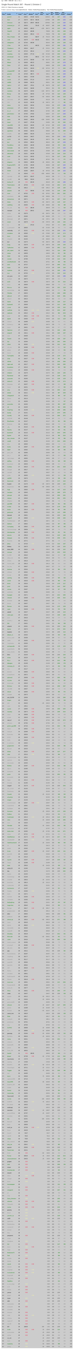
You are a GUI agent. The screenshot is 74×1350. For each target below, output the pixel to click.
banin (8, 1341)
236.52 (26, 549)
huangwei (9, 595)
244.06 (26, 205)
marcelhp (9, 176)
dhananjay (10, 384)
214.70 (26, 484)
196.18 (26, 979)
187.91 (26, 1022)
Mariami (9, 979)
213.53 (26, 874)
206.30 (26, 922)
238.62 (26, 523)
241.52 (26, 415)
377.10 (32, 54)
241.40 (26, 842)
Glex (8, 34)
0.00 (38, 34)
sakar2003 (10, 125)
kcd (8, 242)
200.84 (26, 962)
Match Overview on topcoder (15, 7)
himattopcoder (11, 1170)
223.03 (26, 774)
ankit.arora (10, 99)
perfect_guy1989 (11, 726)
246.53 (26, 17)
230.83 (26, 672)
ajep (8, 951)
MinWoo (9, 765)
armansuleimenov (12, 1158)
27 (19, 19)
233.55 (26, 640)
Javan (8, 922)
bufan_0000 (10, 549)
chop (8, 1195)
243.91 (26, 825)
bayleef (9, 435)
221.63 (26, 788)
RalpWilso (10, 1281)
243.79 (26, 39)
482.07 (37, 37)
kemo (8, 236)
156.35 (26, 1084)
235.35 (26, 580)
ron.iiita (9, 1099)
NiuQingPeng (10, 902)
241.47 (26, 421)
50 (19, 216)
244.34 (26, 136)
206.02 (26, 925)
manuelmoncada (11, 757)
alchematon (10, 108)
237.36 (26, 116)
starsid (9, 1264)
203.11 (26, 951)
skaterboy (9, 54)
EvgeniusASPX (11, 165)
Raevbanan (10, 375)
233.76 (26, 213)
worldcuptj (10, 1107)
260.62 (32, 142)
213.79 (26, 871)
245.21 (26, 316)
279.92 (32, 113)
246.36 (32, 139)
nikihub (9, 361)
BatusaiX (9, 1121)
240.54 (26, 461)
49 (19, 196)
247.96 (26, 256)
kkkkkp (9, 1289)
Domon (9, 398)
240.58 (26, 62)
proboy (9, 88)
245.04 (26, 48)
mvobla (9, 506)
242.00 (26, 407)
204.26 (26, 939)
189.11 (26, 1019)
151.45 (26, 1090)
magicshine (10, 905)
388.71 (32, 74)
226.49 (26, 740)
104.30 (26, 1130)
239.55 (26, 489)
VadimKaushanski (12, 842)
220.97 (26, 803)
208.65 (26, 914)
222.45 (26, 777)
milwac (9, 1138)
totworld (9, 1173)
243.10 (26, 367)
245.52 (26, 310)
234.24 (26, 615)
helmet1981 (10, 928)
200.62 (26, 965)
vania (8, 706)
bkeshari (9, 672)
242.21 (26, 392)
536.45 (37, 19)
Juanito (9, 874)
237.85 (26, 538)
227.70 (26, 59)
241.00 (26, 441)
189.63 (26, 486)
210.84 (26, 891)
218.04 (26, 999)
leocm (8, 1076)
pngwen (9, 996)
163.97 (26, 1110)
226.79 (26, 222)
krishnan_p (10, 324)
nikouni (9, 691)
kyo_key (9, 566)
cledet (8, 993)
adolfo (8, 640)
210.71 (26, 894)
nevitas (9, 1207)
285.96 (32, 168)
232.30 (26, 654)
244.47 (26, 71)
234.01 (26, 623)
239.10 (26, 509)
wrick (8, 264)
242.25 (26, 390)
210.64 (26, 896)
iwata (8, 865)
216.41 (26, 839)
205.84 (26, 931)
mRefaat (9, 572)
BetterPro (9, 1064)
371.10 (32, 79)
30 (19, 318)
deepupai (9, 538)
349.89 (32, 88)
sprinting (9, 578)
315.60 (32, 99)
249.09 (26, 247)
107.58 (26, 1127)
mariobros (9, 91)
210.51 (26, 902)
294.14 (32, 108)
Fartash (9, 338)
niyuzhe (9, 859)
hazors (9, 353)
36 (19, 91)
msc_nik (9, 207)
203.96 (26, 942)
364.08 (32, 59)
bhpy (8, 1232)
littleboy (9, 546)
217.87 (26, 1005)
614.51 (37, 17)
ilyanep (9, 412)
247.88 (26, 259)
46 (19, 59)
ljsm (8, 142)
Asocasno (10, 811)
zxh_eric (9, 347)
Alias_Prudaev (11, 37)
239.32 (26, 501)
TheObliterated (11, 521)
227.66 (26, 723)
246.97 (26, 276)
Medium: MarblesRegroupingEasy (37, 9)
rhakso (9, 728)
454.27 (32, 48)
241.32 (26, 432)
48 (19, 119)
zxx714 (9, 136)
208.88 (26, 1027)
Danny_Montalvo (11, 1198)
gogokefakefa (10, 649)
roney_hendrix (11, 652)
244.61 (32, 148)
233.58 (26, 637)
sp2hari (9, 1335)
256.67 (32, 96)
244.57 (26, 122)
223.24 (26, 771)
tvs (8, 225)
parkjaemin (10, 1235)
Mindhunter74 (10, 1252)
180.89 (26, 1045)
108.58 (26, 1124)
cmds (8, 39)
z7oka (8, 45)
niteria (8, 105)
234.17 (26, 908)
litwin (8, 19)
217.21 (26, 834)
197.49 (26, 976)
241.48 (26, 418)
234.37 (26, 612)
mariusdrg (9, 230)
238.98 (26, 82)
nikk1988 (9, 689)
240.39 (32, 145)
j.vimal (9, 307)
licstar (8, 851)
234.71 (26, 595)
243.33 (26, 65)
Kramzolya (10, 734)
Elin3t (8, 1153)
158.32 (26, 919)
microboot (9, 973)
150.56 (26, 1093)
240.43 (26, 108)
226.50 (26, 737)
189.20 (26, 1013)
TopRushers (10, 247)
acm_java (9, 276)
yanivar (9, 1292)
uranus (9, 168)
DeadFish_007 (11, 1084)
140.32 (26, 1107)
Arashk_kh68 (10, 563)
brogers (9, 700)
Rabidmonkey (10, 1224)
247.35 (26, 185)
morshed (9, 896)
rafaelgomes (10, 42)
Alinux (9, 990)
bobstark (9, 515)
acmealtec (10, 1309)
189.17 (26, 1016)
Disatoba (9, 783)
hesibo (9, 447)
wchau (9, 657)
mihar (8, 76)
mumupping (10, 526)
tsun (8, 273)
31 (19, 17)
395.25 (32, 65)
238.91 (26, 515)
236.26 (26, 558)
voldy (8, 1315)
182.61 (26, 1039)
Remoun (9, 606)
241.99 (26, 410)
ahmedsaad (10, 56)
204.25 (26, 703)
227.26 (26, 726)
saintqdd (9, 694)
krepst (9, 122)
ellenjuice (9, 723)
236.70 (26, 546)
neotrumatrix (10, 1304)
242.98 (32, 153)
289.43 (32, 111)
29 (19, 39)
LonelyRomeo (10, 674)
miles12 (9, 298)
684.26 (37, 22)
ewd (8, 1073)
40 (19, 182)
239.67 (32, 170)
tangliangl (9, 1269)
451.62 (37, 39)
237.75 (26, 148)
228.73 (26, 711)
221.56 (26, 791)
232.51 (26, 153)
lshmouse (9, 22)
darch (8, 1124)
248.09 (26, 253)
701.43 (37, 25)
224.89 (26, 760)
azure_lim (9, 988)
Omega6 (9, 469)
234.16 (26, 617)
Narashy (9, 429)
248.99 (32, 162)
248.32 (26, 250)
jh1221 (9, 737)
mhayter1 (9, 239)
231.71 (26, 666)
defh (8, 703)
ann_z (8, 455)
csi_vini (9, 1338)
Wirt (8, 623)
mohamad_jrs (10, 25)
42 (19, 51)
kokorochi (9, 959)
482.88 (32, 31)
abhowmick (10, 153)
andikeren (9, 916)
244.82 (26, 119)
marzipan (9, 210)
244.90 (26, 318)
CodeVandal (10, 817)
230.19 (26, 686)
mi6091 (9, 82)
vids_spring (10, 1278)
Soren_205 (10, 1050)
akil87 (8, 857)
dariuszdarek (10, 150)
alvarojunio (10, 771)
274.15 (32, 225)
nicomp (9, 575)
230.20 (26, 683)
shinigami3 (10, 1190)
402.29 (32, 182)
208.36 (26, 1036)
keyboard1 (10, 304)
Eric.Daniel (10, 1104)
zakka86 (9, 472)
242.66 (26, 378)
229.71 (26, 219)
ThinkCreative (11, 185)
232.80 (26, 216)
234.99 (26, 586)
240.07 (26, 472)
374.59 (32, 17)
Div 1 (16, 0)
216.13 (26, 845)
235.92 (26, 572)
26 (19, 236)
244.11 (26, 333)
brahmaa (9, 569)
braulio (9, 509)
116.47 (26, 1010)
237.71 (26, 541)
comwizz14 (10, 1227)
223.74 (26, 1064)
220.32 (26, 1101)
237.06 (26, 56)
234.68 (26, 597)
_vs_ (8, 427)
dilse (8, 444)
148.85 (26, 1096)
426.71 (32, 19)
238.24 (26, 535)
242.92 (26, 105)
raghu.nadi (10, 364)
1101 (8, 102)
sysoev (9, 709)
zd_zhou (9, 680)
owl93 (8, 1218)
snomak (9, 259)
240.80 (26, 452)
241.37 (26, 429)
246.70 (26, 281)
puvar (8, 316)
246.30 (26, 794)
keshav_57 (10, 182)
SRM (6, 0)
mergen (9, 800)
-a (7, 68)
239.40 (32, 165)
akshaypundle (11, 646)
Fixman (9, 1155)
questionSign (10, 290)
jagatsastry (10, 1221)
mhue (8, 96)
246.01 (26, 76)
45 (19, 165)
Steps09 (9, 31)
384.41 (37, 56)
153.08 (26, 1087)
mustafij (9, 415)
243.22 (26, 361)
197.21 (26, 1067)
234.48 (26, 606)
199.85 (26, 133)
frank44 (9, 1053)
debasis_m (10, 635)
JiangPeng (10, 956)
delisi (8, 914)
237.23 (26, 51)
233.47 (26, 646)
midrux (9, 253)
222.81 (26, 1119)
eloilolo (9, 392)
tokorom (9, 1267)
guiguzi (9, 1295)
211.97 (26, 888)
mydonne (9, 270)
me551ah (9, 310)
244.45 (26, 34)
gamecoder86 (10, 1002)
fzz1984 (9, 555)
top (2, 0)
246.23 (26, 298)
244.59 (26, 54)
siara (8, 335)
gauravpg (9, 1033)
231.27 (26, 669)
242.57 (26, 384)
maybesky (10, 1343)
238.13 (26, 882)
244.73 (26, 202)
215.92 (26, 848)
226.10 (26, 31)
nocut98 (9, 179)
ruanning (9, 1062)
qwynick (9, 1147)
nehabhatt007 (10, 839)
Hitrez (8, 59)
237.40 (26, 74)
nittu (8, 1187)
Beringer (9, 908)
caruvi (8, 714)
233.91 (26, 626)
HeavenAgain (10, 1067)
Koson (9, 1130)
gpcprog (9, 1210)
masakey (9, 711)
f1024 (8, 256)
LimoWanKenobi (11, 262)
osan (8, 822)
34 (19, 22)
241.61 (26, 412)
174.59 (26, 1062)
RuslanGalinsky (11, 953)
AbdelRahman (11, 837)
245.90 (26, 196)
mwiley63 (9, 1019)
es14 (8, 1286)
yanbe (8, 475)
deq (8, 871)
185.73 (26, 22)
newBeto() (10, 370)
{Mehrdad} (10, 219)
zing (8, 1025)
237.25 (26, 543)
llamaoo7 (9, 51)
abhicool (9, 296)
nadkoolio (9, 313)
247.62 (26, 193)
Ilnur (8, 173)
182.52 (26, 1042)
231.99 (26, 663)
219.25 (26, 822)
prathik (9, 848)
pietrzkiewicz (10, 113)
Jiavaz (9, 387)
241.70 (26, 45)
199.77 (26, 970)
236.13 (26, 563)
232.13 (26, 660)
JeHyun (9, 187)
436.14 (32, 51)
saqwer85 (9, 931)
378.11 (32, 85)
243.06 (26, 370)
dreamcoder (10, 683)
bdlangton (9, 663)
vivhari (9, 1238)
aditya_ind (10, 558)
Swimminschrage (11, 529)
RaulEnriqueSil (11, 976)
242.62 (26, 381)
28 (19, 68)
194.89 (26, 985)
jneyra (8, 327)
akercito (9, 535)
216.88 (26, 1007)
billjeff (8, 449)
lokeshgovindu (11, 532)
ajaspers (9, 190)
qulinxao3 (9, 677)
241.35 (26, 102)
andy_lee (9, 1144)
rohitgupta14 (10, 395)
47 (19, 85)
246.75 (26, 279)
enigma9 (9, 333)
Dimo (8, 654)
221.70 (26, 785)
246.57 (32, 136)
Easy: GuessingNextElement (19, 9)
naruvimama (10, 1059)
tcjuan (8, 1298)
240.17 (26, 469)
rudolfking (9, 205)
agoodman (10, 131)
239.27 (26, 504)
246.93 (26, 227)
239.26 (26, 506)
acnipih (9, 717)
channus (9, 1318)
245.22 (26, 313)
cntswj (9, 213)
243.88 (26, 347)
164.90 (26, 1073)
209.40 (26, 905)
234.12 (26, 620)
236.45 (26, 552)
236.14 (26, 560)
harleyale (9, 731)
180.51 (26, 1047)
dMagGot (9, 501)
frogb (8, 489)
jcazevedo (10, 378)
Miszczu (9, 287)
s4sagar (9, 1178)
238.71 (26, 521)
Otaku (8, 65)
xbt (8, 407)
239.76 (26, 478)
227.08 (26, 1056)
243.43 (26, 88)
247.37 (26, 264)
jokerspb (9, 495)
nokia (8, 820)
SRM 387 (11, 0)
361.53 (32, 82)
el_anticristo (10, 743)
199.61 (26, 973)
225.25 (26, 751)
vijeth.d (9, 85)
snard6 (9, 441)
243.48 (26, 353)
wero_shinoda (10, 438)
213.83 (26, 868)
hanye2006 (10, 1082)
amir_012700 (10, 697)
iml (8, 845)
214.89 (26, 862)
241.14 (26, 435)
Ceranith (9, 794)
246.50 (26, 28)
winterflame (10, 196)
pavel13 (9, 17)
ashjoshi (9, 626)
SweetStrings (10, 876)
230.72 (26, 674)
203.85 (26, 945)
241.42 (26, 424)
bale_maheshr (11, 1141)
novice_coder (10, 637)
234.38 (26, 609)
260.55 (32, 156)
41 (19, 28)
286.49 (32, 207)
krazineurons (10, 888)
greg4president (11, 911)
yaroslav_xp (10, 1215)
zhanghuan (10, 1241)
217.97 (26, 828)
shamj (8, 834)
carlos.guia (10, 615)
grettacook (10, 512)
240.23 (26, 466)
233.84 (26, 1033)
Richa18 (9, 1010)
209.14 (26, 911)
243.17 (26, 364)
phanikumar (10, 1022)
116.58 (26, 1121)
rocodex (9, 1258)
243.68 (26, 350)
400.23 (32, 62)
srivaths (9, 133)
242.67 (26, 375)
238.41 (26, 1144)
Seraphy (9, 891)
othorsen (9, 1005)
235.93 (26, 569)
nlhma (8, 1175)
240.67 (26, 85)
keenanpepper (11, 1184)
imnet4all (9, 879)
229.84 (26, 691)
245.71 (26, 199)
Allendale (9, 825)
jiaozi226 (9, 854)
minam (9, 1167)
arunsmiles (10, 404)
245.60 (26, 79)
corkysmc (9, 1042)
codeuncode (10, 885)
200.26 (26, 968)
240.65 (26, 458)
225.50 (26, 745)
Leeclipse (9, 492)
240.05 (26, 475)
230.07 (26, 689)
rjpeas (8, 119)
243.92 (26, 344)
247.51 (26, 262)
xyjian (8, 609)
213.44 (26, 876)
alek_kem (9, 948)
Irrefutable (10, 148)
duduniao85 (10, 1045)
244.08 (26, 335)
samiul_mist (10, 1013)
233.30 (26, 649)
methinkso (10, 128)
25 (19, 42)
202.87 (26, 953)
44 (19, 37)
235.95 (26, 1147)
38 (19, 82)
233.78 (26, 244)
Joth (8, 968)
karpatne (9, 632)
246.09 (26, 301)
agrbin (8, 28)
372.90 (32, 76)
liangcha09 (10, 1275)
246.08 (26, 304)
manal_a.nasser (11, 942)
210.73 (26, 242)
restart (9, 222)
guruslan (9, 74)
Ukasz (9, 401)
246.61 (26, 287)
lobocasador (10, 763)
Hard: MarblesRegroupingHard (55, 9)
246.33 (26, 296)
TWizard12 (10, 1204)
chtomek (9, 597)
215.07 (26, 859)
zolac (8, 754)
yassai (9, 1047)
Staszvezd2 (10, 1096)
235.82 (26, 575)
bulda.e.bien (10, 831)
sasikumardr (10, 828)
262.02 (32, 131)
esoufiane (9, 1116)
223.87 (26, 765)
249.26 (32, 125)
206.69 (26, 1082)
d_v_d (8, 111)
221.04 (26, 800)
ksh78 (8, 139)
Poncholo (9, 541)
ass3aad (9, 279)
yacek (8, 774)
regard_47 (9, 1321)
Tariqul (9, 862)
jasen (8, 159)
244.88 (26, 321)
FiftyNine (9, 293)
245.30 (26, 811)
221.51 (26, 230)
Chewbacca (10, 48)
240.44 (26, 1155)
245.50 (26, 145)
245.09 (26, 820)
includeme (10, 233)
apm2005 (9, 504)
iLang (8, 244)
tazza (8, 284)
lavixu (8, 1181)
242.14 (26, 398)
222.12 (26, 780)
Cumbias (9, 466)
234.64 (26, 1141)
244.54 (26, 25)
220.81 (26, 805)
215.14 (26, 857)
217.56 (26, 165)
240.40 (26, 173)
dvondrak (9, 600)
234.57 (26, 603)
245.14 (26, 817)
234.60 (26, 600)
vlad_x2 (9, 720)
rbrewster (9, 1312)
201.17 (26, 959)
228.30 (26, 717)
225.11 (26, 757)
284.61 (32, 210)
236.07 (26, 566)
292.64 (32, 105)
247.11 (26, 270)
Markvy (9, 970)
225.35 (26, 748)
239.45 (26, 492)
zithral (8, 344)
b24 (8, 1326)
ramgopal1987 (11, 71)
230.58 (26, 677)
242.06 (26, 401)
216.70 (26, 19)
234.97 (26, 589)
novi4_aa (9, 1127)
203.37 (26, 948)
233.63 (26, 635)
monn (8, 193)
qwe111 (9, 1007)
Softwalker (10, 899)
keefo (8, 894)
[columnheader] (4, 14)
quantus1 (9, 216)
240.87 (26, 447)
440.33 (37, 45)
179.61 (26, 936)
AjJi (8, 1244)
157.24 (26, 1079)
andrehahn (10, 592)
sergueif (9, 785)
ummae (9, 589)
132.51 (26, 1116)
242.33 (26, 128)
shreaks (9, 560)
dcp (8, 341)
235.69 (26, 1076)
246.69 (26, 284)
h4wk (8, 116)
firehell (9, 170)
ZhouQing (9, 933)
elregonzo (9, 162)
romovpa (9, 552)
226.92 (26, 728)
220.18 (26, 814)
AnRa (8, 740)
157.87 (26, 1113)
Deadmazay (10, 791)
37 (19, 34)
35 (19, 74)
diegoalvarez (10, 486)
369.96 (32, 190)
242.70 (26, 373)
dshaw (9, 751)
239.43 (26, 495)
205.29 (26, 933)
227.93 (26, 720)
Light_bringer (10, 458)
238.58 (26, 529)
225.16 (26, 754)
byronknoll (10, 432)
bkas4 (8, 1213)
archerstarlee (10, 1332)
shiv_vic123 (10, 788)
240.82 (26, 449)
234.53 (26, 1158)
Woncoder (10, 936)
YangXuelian (10, 643)
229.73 (26, 176)
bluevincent (10, 481)
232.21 (26, 1150)
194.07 (26, 993)
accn (8, 617)
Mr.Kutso (9, 686)
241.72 (26, 837)
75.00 (26, 1138)
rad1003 (9, 478)
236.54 (26, 162)
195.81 (26, 982)
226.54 (26, 734)
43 (19, 213)
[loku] (8, 543)
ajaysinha (9, 965)
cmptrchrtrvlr (10, 805)
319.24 (32, 179)
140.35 (26, 1104)
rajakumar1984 (11, 1079)
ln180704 (9, 1101)
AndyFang (10, 410)
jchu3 (8, 586)
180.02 (26, 1050)
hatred (9, 301)
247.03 (26, 273)
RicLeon (9, 748)
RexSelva (9, 1036)
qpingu (9, 350)
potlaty (9, 1346)
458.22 (32, 28)
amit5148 (9, 418)
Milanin (9, 62)
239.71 (26, 481)
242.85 (26, 831)
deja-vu (9, 768)
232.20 (26, 657)
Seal (8, 1255)
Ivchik (8, 1329)
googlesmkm (10, 745)
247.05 (26, 113)
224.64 (26, 763)
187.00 (26, 1025)
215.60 (26, 854)
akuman (9, 1230)
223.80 (26, 768)
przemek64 (10, 777)
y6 (8, 1193)
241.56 (26, 94)
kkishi (8, 583)
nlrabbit (9, 1087)
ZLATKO (9, 1027)
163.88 (26, 168)
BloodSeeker (10, 421)
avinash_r (9, 620)
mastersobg (10, 1093)
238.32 (26, 879)
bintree (9, 603)
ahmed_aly (10, 919)
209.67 (32, 22)
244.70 (26, 91)
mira (8, 669)
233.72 (26, 632)
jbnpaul (9, 1056)
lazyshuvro (10, 464)
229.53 (26, 700)
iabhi (8, 1301)
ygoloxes (9, 760)
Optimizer (9, 330)
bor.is (8, 999)
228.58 (26, 714)
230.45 (26, 680)
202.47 (32, 176)
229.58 (26, 697)
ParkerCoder (10, 1150)
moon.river (10, 982)
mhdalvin (9, 373)
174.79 (26, 1059)
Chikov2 (9, 321)
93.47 (26, 1133)
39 (19, 324)
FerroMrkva (10, 145)
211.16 (26, 156)
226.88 (26, 731)
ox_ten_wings (10, 1284)
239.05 (26, 512)
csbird (8, 939)
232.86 (32, 159)
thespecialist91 (11, 985)
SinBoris (9, 814)
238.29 (26, 532)
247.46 (26, 42)
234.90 (26, 592)
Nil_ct (8, 660)
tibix (8, 1119)
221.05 (26, 797)
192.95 (26, 1002)
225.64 (26, 142)
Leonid (9, 79)
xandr (8, 156)
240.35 (26, 464)
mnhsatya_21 (10, 666)
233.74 (26, 629)
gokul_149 (10, 452)
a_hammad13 (10, 227)
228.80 (26, 709)
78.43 (26, 1136)
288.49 (32, 116)
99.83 (26, 179)
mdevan (9, 498)
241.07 (26, 438)
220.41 (26, 808)
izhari (8, 358)
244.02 (26, 338)
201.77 (26, 956)
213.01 (26, 885)
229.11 (26, 706)
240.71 (26, 455)
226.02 (26, 743)
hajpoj (8, 780)
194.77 (26, 988)
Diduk (8, 1016)
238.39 (26, 111)
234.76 (26, 159)
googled (9, 1161)
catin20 (9, 1136)
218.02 (32, 91)
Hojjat (8, 1249)
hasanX (9, 1133)
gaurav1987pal (11, 1113)
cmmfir (9, 580)
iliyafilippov (10, 808)
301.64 (32, 133)
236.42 (26, 555)
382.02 (32, 71)
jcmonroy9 (10, 945)
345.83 (32, 68)
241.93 (26, 239)
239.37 (26, 96)
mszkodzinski (11, 1272)
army (8, 390)
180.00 (32, 119)
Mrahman (9, 424)
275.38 (32, 122)
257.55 (32, 150)
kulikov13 (9, 381)
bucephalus (10, 367)
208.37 (26, 916)
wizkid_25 (9, 868)
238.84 (26, 518)
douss (8, 1247)
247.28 (26, 267)
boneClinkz (10, 882)
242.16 (26, 395)
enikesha (9, 1201)
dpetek (9, 318)
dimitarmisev (10, 199)
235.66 (26, 578)
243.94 (26, 341)
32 (19, 250)
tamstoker (10, 1110)
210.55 (26, 899)
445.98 (32, 42)
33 (19, 31)
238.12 (26, 187)
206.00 (26, 928)
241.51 (26, 68)
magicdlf (9, 518)
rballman (9, 523)
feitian (8, 202)
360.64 (32, 94)
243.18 (26, 125)
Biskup (9, 94)
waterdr (9, 612)
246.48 (26, 1099)
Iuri (8, 1030)
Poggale (9, 1070)
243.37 (26, 358)
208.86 (26, 1030)
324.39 (32, 102)
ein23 (8, 281)
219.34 (26, 150)
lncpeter (9, 484)
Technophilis (10, 355)
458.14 (32, 34)
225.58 (26, 99)
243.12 (26, 996)
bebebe (9, 1261)
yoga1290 (9, 962)
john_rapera (10, 250)
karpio (8, 267)
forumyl (9, 1090)
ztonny (9, 1039)
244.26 (26, 37)
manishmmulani (11, 803)
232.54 (26, 652)
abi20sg (9, 461)
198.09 (26, 1326)
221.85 (26, 783)
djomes (9, 629)
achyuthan (10, 797)
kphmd (9, 925)
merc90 (9, 1324)
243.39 (26, 355)
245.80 (26, 233)
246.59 (26, 290)
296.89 (32, 128)
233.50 (26, 643)
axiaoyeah (10, 1306)
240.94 (26, 444)
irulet (8, 1164)
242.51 (26, 387)
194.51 (26, 990)
